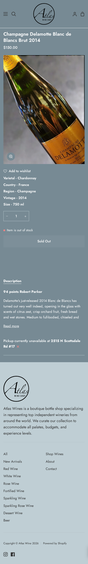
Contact (51, 468)
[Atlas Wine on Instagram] (5, 554)
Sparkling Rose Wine (18, 505)
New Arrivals (12, 461)
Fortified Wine (13, 490)
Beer (6, 520)
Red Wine (10, 468)
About (50, 461)
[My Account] (73, 14)
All (5, 454)
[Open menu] (5, 14)
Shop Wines (54, 454)
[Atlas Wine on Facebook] (13, 554)
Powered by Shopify (55, 543)
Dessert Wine (12, 513)
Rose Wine (11, 483)
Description (12, 280)
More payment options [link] (44, 267)
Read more (11, 326)
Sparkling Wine (14, 498)
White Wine (12, 476)
